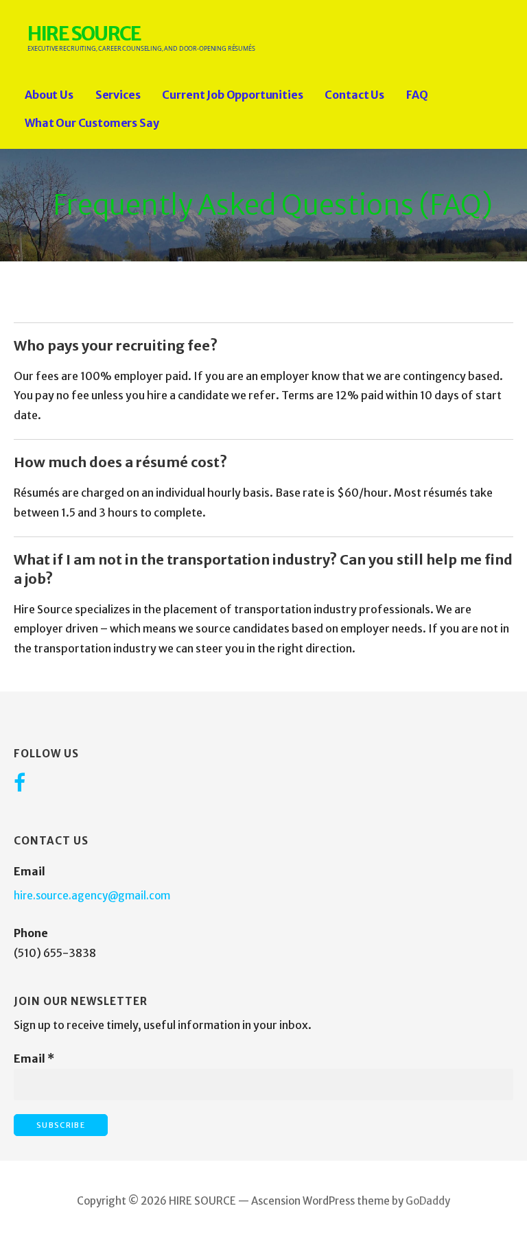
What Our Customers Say (92, 123)
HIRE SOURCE (84, 33)
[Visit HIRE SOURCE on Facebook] (19, 784)
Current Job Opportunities (232, 95)
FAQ (417, 95)
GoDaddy (428, 1200)
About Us (49, 95)
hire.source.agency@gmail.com (92, 895)
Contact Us (354, 95)
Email (34, 1058)
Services (118, 95)
